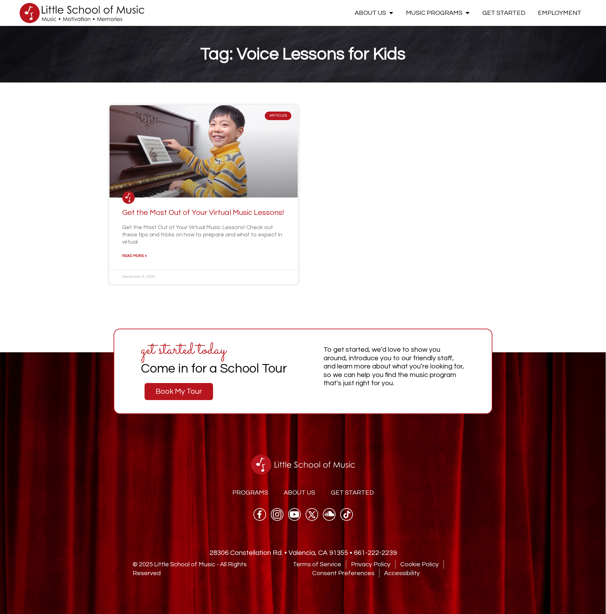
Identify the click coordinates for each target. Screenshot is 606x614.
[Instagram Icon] (277, 514)
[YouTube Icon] (294, 514)
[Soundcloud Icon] (329, 514)
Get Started (503, 13)
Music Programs (434, 13)
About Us (370, 13)
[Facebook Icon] (259, 514)
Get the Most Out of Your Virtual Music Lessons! (203, 212)
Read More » (134, 256)
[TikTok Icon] (346, 514)
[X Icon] (312, 514)
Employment (559, 13)
